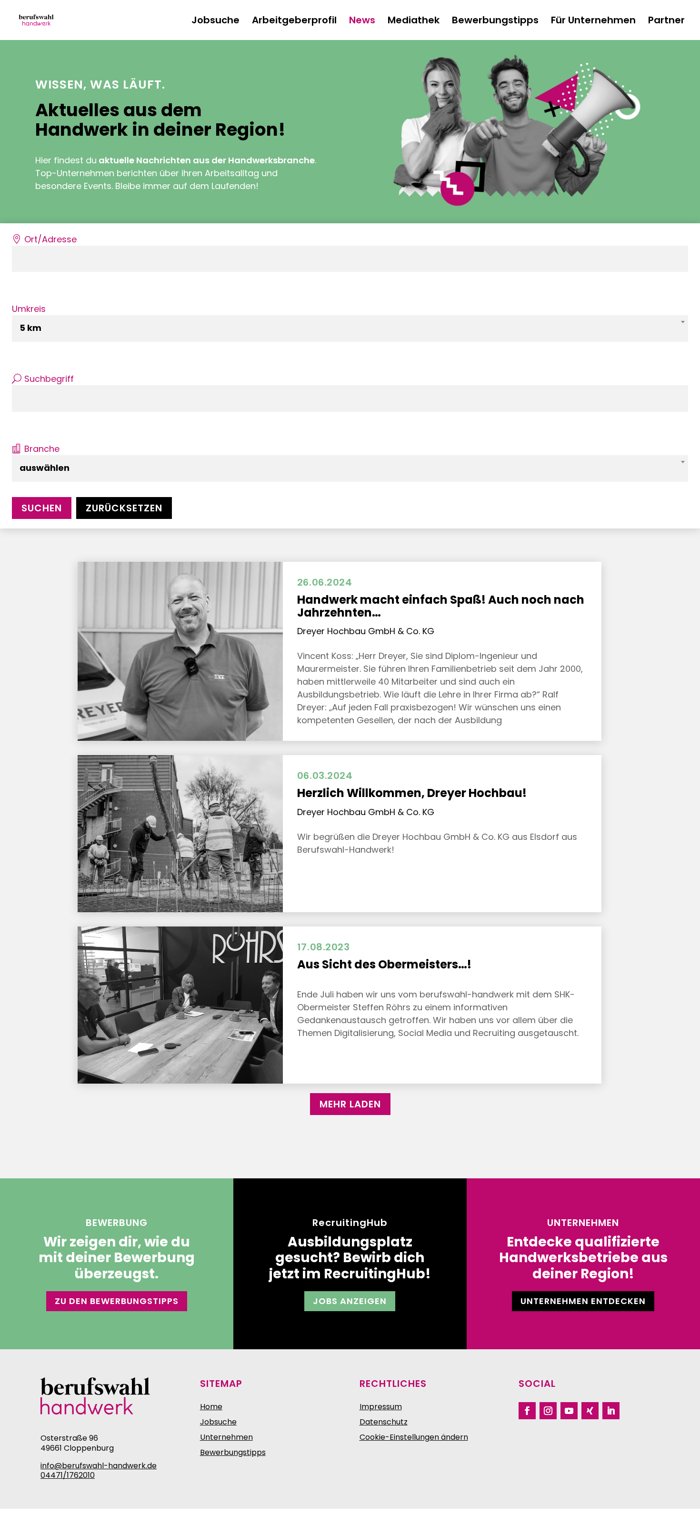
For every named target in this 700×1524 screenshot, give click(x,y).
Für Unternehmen (593, 22)
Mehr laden (350, 1104)
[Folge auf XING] (590, 1410)
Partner (666, 22)
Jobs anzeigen (350, 1301)
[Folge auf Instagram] (548, 1410)
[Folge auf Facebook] (527, 1410)
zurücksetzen (124, 508)
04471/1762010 (67, 1475)
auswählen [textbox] (45, 468)
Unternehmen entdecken (583, 1301)
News (362, 22)
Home (211, 1406)
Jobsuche (215, 22)
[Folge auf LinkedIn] (611, 1410)
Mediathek (414, 22)
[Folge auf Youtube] (569, 1410)
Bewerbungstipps (495, 22)
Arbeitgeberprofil (294, 22)
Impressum (381, 1406)
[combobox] (350, 328)
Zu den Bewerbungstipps (117, 1301)
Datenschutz (384, 1421)
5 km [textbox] (30, 328)
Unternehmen (226, 1437)
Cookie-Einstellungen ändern (414, 1437)
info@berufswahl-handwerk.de (98, 1465)
